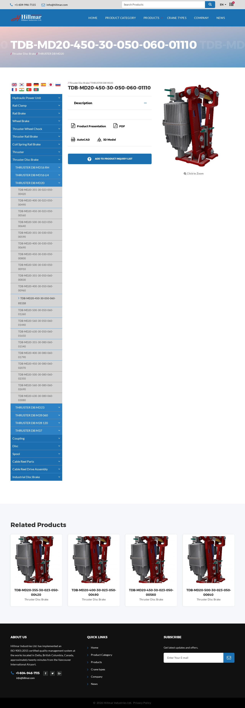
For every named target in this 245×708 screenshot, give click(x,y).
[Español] (43, 84)
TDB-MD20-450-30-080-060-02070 (35, 365)
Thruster (18, 152)
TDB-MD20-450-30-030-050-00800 (35, 256)
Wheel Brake (20, 121)
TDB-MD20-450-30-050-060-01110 (37, 301)
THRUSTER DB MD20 (51, 53)
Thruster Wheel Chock (27, 129)
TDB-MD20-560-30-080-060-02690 (35, 387)
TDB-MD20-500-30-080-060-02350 (35, 376)
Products (151, 17)
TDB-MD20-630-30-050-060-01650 (35, 333)
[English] (14, 84)
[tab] (110, 103)
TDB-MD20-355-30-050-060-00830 (35, 277)
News (220, 17)
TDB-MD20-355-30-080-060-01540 (35, 344)
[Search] (210, 4)
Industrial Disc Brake (26, 477)
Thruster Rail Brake (25, 136)
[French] (14, 89)
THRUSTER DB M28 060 (31, 415)
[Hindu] (21, 89)
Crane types (176, 17)
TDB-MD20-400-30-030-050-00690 (35, 245)
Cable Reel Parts (23, 461)
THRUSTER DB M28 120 (31, 423)
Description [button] (83, 103)
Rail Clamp (19, 105)
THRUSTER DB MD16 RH (32, 167)
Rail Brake (19, 113)
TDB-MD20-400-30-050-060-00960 (35, 288)
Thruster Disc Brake (24, 53)
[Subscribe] (228, 658)
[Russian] (58, 84)
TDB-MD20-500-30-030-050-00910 (35, 267)
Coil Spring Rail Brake (26, 144)
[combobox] (223, 4)
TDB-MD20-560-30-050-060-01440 (35, 323)
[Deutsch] (36, 84)
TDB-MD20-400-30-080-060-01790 (35, 355)
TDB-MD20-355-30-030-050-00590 (35, 234)
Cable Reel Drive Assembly (30, 469)
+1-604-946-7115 (25, 4)
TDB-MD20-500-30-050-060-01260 (35, 312)
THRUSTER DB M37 (28, 430)
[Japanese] (50, 84)
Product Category (120, 17)
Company (201, 17)
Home (93, 17)
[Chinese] (29, 84)
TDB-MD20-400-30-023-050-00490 (35, 202)
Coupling (18, 438)
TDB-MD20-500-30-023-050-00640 (35, 224)
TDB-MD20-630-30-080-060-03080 (35, 398)
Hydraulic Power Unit (26, 98)
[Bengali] (36, 89)
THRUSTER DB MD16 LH (32, 175)
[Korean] (21, 84)
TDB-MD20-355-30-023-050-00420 (35, 191)
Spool (16, 454)
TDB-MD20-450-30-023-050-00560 (35, 213)
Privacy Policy (142, 702)
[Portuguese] (29, 89)
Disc (15, 446)
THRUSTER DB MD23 (29, 407)
